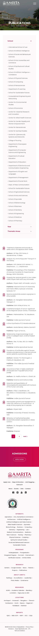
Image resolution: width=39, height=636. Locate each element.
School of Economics (16, 108)
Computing (28, 527)
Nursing (20, 534)
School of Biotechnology (17, 203)
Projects (14, 570)
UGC (26, 615)
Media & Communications (15, 532)
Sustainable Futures (19, 545)
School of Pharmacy (15, 221)
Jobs (21, 488)
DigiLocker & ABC (23, 593)
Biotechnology (10, 527)
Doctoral (21, 555)
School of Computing (16, 82)
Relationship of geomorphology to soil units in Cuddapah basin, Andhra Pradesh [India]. (21, 336)
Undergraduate (13, 552)
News (10, 488)
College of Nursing (15, 140)
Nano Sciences (11, 534)
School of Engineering (16, 213)
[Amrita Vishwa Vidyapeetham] (11, 3)
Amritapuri (7, 600)
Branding (29, 590)
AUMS (8, 590)
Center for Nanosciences (17, 127)
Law (27, 529)
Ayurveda (27, 524)
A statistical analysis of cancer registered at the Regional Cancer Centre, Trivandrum (21, 309)
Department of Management (18, 177)
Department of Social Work (18, 181)
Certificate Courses (14, 557)
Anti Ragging (29, 482)
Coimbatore (9, 603)
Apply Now (19, 459)
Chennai (31, 600)
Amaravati (15, 600)
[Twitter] (17, 492)
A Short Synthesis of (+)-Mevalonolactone (21, 323)
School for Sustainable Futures (19, 93)
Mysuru (22, 603)
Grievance (11, 628)
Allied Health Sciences (15, 524)
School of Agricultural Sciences (19, 192)
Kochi (16, 603)
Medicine (28, 532)
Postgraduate (24, 552)
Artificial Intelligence (23, 519)
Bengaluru (23, 600)
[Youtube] (22, 492)
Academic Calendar (18, 590)
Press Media (15, 580)
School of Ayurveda (15, 199)
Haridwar (24, 605)
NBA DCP (15, 615)
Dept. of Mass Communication (19, 185)
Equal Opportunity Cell (21, 628)
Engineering (20, 529)
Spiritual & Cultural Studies (19, 540)
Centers (6, 567)
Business (20, 527)
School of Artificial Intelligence (19, 51)
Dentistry (12, 529)
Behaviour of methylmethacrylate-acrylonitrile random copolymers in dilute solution (21, 420)
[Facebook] (13, 492)
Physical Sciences (15, 537)
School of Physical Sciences (18, 78)
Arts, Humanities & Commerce (23, 517)
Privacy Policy (29, 627)
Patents (30, 567)
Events (16, 488)
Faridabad (15, 605)
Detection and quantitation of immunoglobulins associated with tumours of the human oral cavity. (21, 385)
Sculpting (25, 537)
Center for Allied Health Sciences (20, 118)
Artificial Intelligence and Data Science (18, 522)
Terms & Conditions (20, 630)
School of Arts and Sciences (18, 195)
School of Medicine (15, 217)
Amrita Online (26, 557)
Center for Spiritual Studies (18, 131)
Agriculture (8, 517)
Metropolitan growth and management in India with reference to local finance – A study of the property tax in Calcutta (21, 403)
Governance (24, 580)
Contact (27, 488)
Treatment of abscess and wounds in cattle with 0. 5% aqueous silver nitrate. (20, 248)
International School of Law (18, 47)
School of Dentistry (15, 210)
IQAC (8, 615)
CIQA (30, 615)
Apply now (6, 482)
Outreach (19, 484)
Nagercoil (29, 603)
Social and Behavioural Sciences (19, 542)
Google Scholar (16, 567)
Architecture (11, 519)
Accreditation (18, 578)
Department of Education (17, 162)
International (29, 555)
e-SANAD (13, 593)
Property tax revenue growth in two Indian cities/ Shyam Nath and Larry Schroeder (21, 278)
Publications (20, 26)
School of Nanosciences (17, 85)
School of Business (15, 206)
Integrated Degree (10, 555)
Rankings (9, 578)
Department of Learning (17, 89)
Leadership (27, 578)
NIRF (21, 615)
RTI (29, 628)
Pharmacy (28, 534)
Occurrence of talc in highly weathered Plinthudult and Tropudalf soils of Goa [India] (20, 370)
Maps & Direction (18, 482)
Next (25, 436)
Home (13, 26)
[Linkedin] (26, 492)
